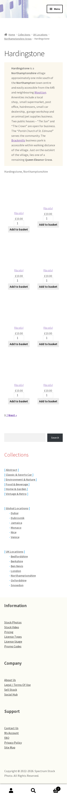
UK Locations (40, 34)
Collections (24, 34)
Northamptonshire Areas (18, 38)
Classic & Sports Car (19, 474)
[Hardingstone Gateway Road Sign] (19, 186)
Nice (13, 532)
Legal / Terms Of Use (17, 685)
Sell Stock (10, 689)
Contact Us (11, 728)
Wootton (40, 92)
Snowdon (17, 585)
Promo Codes (12, 646)
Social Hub (11, 694)
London (16, 571)
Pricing (8, 632)
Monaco (16, 527)
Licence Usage (13, 641)
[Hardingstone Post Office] (19, 305)
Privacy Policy (13, 742)
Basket (52, 787)
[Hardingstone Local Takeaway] (48, 248)
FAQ (6, 738)
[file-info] (19, 213)
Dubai (14, 513)
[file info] (18, 270)
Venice (15, 537)
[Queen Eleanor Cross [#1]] (48, 363)
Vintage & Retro (16, 494)
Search (55, 437)
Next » (12, 415)
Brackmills (18, 140)
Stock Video (11, 627)
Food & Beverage (17, 484)
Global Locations (17, 508)
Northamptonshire (23, 575)
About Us (10, 680)
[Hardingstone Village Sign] (48, 305)
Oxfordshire (18, 580)
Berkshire (17, 561)
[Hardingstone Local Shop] (48, 186)
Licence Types (13, 636)
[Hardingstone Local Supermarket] (19, 248)
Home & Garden (16, 489)
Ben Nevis (17, 566)
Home (12, 34)
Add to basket (19, 229)
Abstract (11, 470)
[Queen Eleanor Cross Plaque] (19, 363)
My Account (11, 733)
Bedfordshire (19, 556)
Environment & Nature (21, 479)
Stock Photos (13, 622)
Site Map (9, 747)
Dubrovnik (17, 518)
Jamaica (16, 523)
